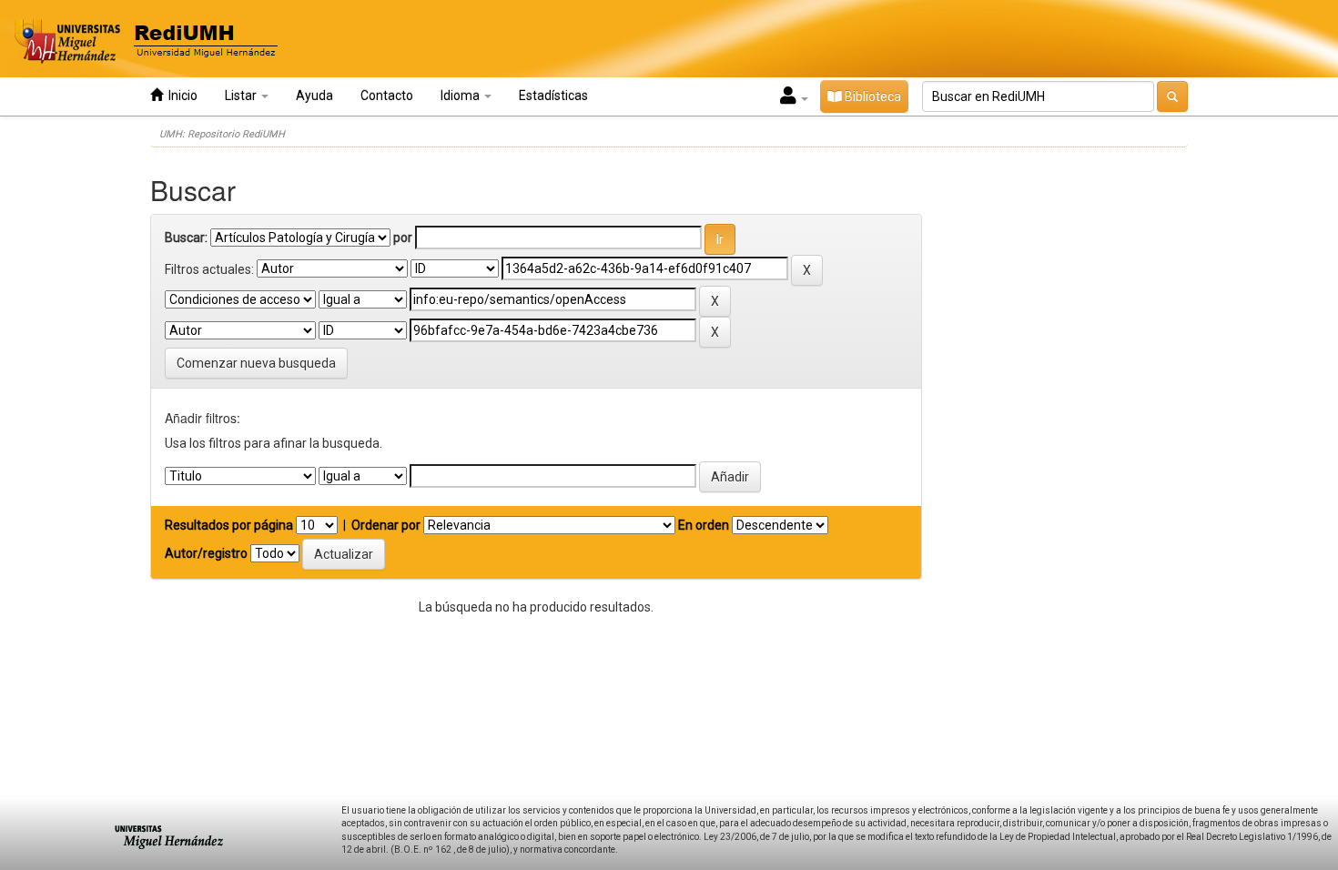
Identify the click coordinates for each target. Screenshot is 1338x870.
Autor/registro (206, 553)
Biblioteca (871, 96)
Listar (242, 95)
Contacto (386, 95)
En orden (703, 525)
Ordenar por (386, 525)
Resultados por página (229, 525)
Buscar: (186, 237)
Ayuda (314, 95)
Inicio (180, 95)
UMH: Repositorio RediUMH (222, 134)
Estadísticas (553, 95)
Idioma (461, 95)
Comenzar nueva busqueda (256, 363)
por (402, 237)
